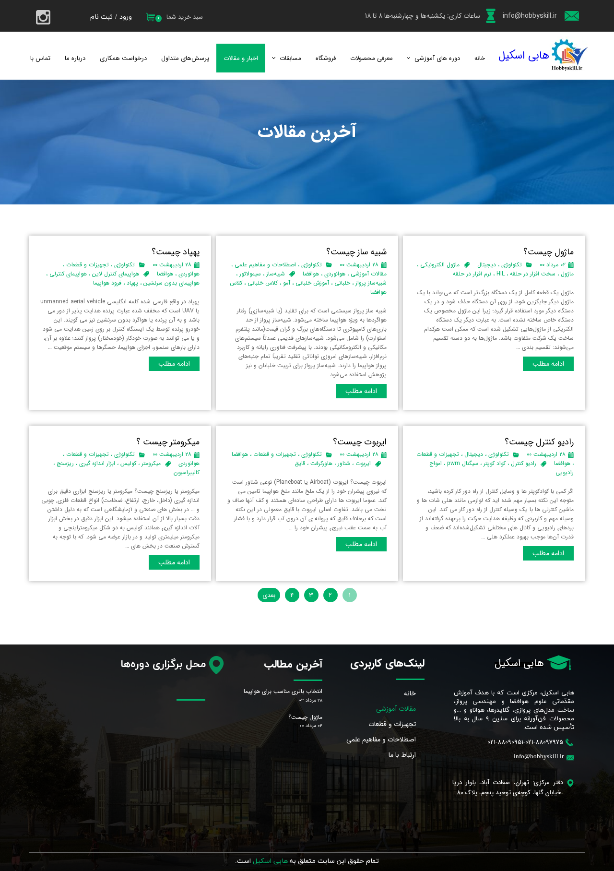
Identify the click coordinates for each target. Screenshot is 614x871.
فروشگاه (326, 58)
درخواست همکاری (123, 58)
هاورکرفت (321, 463)
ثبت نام (101, 17)
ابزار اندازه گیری (97, 463)
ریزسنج (65, 463)
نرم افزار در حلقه (472, 273)
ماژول (567, 273)
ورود (125, 17)
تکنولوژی (511, 264)
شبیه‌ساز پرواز (371, 282)
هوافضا (311, 273)
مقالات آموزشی (369, 273)
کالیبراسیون (187, 472)
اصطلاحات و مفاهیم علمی (265, 264)
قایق (300, 463)
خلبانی (342, 282)
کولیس (128, 463)
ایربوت (363, 463)
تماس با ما (37, 58)
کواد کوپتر (495, 463)
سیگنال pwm (462, 463)
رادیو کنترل (523, 463)
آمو (286, 282)
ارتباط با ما (402, 755)
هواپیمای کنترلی (68, 273)
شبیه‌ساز (275, 273)
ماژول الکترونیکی (440, 264)
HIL (500, 273)
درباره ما (75, 58)
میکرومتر (151, 463)
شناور (344, 463)
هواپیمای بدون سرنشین (171, 282)
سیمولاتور (250, 273)
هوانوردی (334, 273)
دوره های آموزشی (437, 58)
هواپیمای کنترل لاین (115, 273)
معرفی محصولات (371, 58)
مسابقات (290, 58)
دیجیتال (486, 264)
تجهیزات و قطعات (87, 264)
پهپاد (132, 282)
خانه (479, 58)
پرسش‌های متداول (185, 58)
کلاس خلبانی (263, 282)
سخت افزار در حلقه (532, 273)
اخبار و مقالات (241, 58)
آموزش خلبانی (312, 282)
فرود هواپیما (107, 282)
